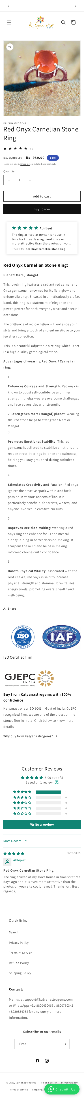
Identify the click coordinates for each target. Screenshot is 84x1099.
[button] (9, 22)
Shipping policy (41, 1089)
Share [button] (12, 608)
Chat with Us (65, 1089)
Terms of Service (20, 953)
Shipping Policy (20, 973)
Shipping (25, 163)
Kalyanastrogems (25, 1082)
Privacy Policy (18, 943)
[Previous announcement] (8, 6)
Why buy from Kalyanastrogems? (28, 736)
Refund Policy (19, 963)
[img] (13, 853)
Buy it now (42, 209)
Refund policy (49, 1082)
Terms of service (18, 1089)
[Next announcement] (76, 6)
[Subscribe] (64, 1044)
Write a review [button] (42, 824)
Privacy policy (69, 1082)
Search (14, 932)
